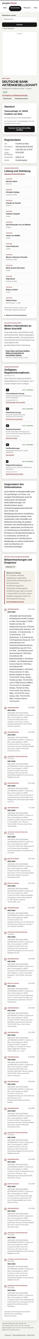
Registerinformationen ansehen (14, 474)
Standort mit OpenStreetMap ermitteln (19, 129)
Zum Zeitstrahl (10, 455)
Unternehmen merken (21, 98)
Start (5, 8)
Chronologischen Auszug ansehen (15, 402)
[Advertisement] (19, 54)
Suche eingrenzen (8, 28)
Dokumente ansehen (11, 438)
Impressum (7, 1335)
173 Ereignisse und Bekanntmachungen (15, 95)
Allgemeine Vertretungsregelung (16, 315)
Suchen (19, 24)
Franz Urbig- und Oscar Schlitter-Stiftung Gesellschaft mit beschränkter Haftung (18, 353)
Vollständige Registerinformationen (14, 174)
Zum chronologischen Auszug (15, 602)
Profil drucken (7, 98)
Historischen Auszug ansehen (14, 419)
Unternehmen (15, 8)
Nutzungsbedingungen (19, 1335)
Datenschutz (31, 1335)
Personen (27, 8)
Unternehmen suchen (9, 15)
